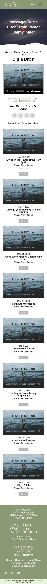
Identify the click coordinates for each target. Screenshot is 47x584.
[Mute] (32, 91)
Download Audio (28, 101)
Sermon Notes (23, 169)
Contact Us (30, 563)
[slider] (20, 91)
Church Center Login (23, 566)
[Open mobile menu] (41, 4)
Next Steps (35, 560)
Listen (23, 174)
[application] (23, 91)
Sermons (16, 563)
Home (9, 560)
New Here (20, 560)
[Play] (7, 91)
